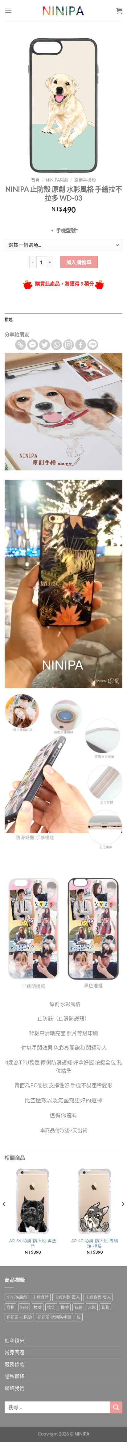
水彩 (92, 1307)
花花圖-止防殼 (19, 1317)
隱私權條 (14, 1376)
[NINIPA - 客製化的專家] (63, 11)
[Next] (123, 1216)
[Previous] (4, 1216)
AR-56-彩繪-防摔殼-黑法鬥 (32, 1243)
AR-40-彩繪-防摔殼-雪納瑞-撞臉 (94, 1243)
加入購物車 (79, 262)
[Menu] (8, 10)
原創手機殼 (85, 180)
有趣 (78, 1307)
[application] (63, 584)
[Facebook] (80, 344)
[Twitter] (44, 344)
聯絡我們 (14, 1388)
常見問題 (14, 1352)
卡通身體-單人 (67, 1297)
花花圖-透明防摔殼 (54, 1317)
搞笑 (51, 1307)
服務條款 (14, 1364)
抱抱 (24, 1307)
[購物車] (119, 11)
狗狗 (105, 1307)
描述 (9, 319)
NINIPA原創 (57, 180)
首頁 (35, 180)
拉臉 (38, 1307)
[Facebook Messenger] (32, 344)
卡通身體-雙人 (98, 1297)
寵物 (10, 1307)
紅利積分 (14, 1341)
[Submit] (116, 1407)
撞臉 (65, 1307)
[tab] (63, 319)
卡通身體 (41, 1297)
